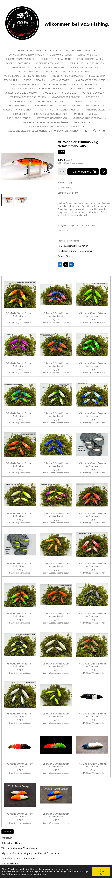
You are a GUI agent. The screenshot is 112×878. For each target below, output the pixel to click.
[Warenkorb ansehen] (103, 131)
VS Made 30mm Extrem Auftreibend (19, 314)
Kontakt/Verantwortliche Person (73, 245)
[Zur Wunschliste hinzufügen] (103, 171)
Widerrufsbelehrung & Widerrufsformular (20, 848)
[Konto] (86, 131)
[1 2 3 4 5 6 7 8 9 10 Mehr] (62, 171)
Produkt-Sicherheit (66, 256)
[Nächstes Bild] (50, 166)
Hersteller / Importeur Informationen (75, 251)
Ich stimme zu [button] (101, 871)
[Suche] (95, 130)
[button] (7, 200)
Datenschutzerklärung (11, 843)
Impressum (6, 837)
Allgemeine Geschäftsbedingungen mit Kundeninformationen (30, 853)
